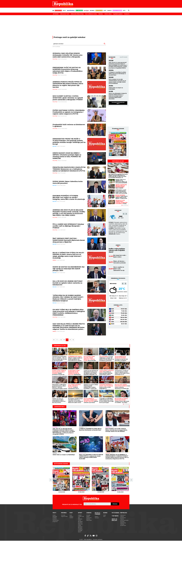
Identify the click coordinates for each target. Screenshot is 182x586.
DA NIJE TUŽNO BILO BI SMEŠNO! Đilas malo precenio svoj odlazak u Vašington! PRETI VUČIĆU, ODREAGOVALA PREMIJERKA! (69, 312)
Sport (80, 512)
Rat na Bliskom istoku (91, 13)
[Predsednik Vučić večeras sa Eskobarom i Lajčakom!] (96, 130)
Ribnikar (101, 13)
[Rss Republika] (91, 536)
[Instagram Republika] (96, 536)
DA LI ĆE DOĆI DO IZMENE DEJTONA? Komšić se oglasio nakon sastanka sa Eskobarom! (68, 283)
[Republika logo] (63, 3)
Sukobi (71, 517)
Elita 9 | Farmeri (97, 513)
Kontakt (122, 521)
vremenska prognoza (118, 278)
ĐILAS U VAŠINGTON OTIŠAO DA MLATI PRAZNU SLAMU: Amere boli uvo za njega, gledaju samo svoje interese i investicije (68, 255)
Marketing (123, 522)
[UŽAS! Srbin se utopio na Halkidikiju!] (64, 444)
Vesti (64, 10)
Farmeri (97, 517)
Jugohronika (64, 516)
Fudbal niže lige (81, 517)
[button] (123, 214)
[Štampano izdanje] (62, 479)
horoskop (118, 210)
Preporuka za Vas (118, 161)
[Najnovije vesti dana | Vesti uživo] (79, 10)
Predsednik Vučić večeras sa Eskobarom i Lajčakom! (69, 125)
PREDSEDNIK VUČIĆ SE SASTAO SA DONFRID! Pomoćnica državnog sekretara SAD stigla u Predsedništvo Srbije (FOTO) (67, 70)
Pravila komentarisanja (124, 519)
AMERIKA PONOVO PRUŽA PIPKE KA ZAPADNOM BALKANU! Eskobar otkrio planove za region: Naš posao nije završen (68, 84)
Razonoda (88, 520)
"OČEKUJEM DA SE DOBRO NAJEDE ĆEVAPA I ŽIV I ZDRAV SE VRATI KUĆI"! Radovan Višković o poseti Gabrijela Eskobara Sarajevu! (68, 298)
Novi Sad (113, 283)
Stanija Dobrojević (129, 13)
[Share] (89, 54)
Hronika (92, 10)
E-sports (80, 529)
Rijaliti (88, 516)
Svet (105, 10)
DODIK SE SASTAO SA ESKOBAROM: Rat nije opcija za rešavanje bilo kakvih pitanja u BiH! (68, 268)
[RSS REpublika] (94, 536)
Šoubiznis (88, 517)
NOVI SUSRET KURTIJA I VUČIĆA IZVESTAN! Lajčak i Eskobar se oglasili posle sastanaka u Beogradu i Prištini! (68, 97)
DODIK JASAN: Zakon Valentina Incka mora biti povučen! (68, 182)
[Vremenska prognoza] (113, 289)
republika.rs (89, 539)
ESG (104, 516)
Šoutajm (80, 528)
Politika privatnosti (123, 524)
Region (54, 146)
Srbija (54, 260)
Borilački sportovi (80, 522)
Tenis (79, 520)
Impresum (123, 515)
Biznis (105, 512)
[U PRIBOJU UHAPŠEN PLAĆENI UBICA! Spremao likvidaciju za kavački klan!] (91, 418)
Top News (115, 516)
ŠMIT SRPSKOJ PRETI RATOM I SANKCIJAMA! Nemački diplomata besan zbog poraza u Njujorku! (69, 240)
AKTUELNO (56, 13)
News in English (114, 519)
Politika (55, 59)
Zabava (109, 10)
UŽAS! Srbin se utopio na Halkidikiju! (116, 88)
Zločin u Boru (108, 13)
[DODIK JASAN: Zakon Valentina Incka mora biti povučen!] (96, 187)
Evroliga (80, 530)
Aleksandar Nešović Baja (77, 13)
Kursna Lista (118, 305)
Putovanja (115, 512)
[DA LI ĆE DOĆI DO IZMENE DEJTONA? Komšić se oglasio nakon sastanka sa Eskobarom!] (96, 286)
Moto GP (80, 524)
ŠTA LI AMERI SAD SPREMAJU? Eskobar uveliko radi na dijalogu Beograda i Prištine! (68, 226)
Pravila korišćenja (123, 517)
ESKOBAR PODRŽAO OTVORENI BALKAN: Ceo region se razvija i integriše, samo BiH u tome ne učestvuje (69, 197)
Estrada (55, 427)
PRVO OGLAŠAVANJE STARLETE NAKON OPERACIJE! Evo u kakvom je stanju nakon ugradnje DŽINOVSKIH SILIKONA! (118, 96)
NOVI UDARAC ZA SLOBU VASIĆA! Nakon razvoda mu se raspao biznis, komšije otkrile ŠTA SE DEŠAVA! (117, 81)
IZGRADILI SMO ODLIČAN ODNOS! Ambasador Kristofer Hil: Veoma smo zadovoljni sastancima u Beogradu (67, 55)
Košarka (80, 519)
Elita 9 (81, 453)
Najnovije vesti (59, 406)
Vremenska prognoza (56, 521)
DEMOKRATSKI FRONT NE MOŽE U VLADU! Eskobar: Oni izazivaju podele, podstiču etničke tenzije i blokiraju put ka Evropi (69, 141)
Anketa (118, 245)
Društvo (55, 519)
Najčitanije (123, 57)
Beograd (55, 516)
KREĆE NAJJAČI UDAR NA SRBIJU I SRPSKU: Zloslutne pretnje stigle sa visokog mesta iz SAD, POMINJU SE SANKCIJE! (67, 155)
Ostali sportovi (80, 526)
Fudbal (79, 515)
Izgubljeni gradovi (117, 13)
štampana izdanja (62, 463)
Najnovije (112, 57)
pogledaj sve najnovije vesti (118, 103)
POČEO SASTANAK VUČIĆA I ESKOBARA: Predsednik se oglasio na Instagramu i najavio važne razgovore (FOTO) (69, 112)
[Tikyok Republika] (88, 536)
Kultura (88, 519)
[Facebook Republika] (85, 536)
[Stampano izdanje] (118, 144)
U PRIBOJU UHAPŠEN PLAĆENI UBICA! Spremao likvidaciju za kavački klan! (117, 74)
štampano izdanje (118, 128)
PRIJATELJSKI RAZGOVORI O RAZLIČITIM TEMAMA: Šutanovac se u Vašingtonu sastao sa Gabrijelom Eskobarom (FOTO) (69, 169)
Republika (123, 512)
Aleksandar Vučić (64, 13)
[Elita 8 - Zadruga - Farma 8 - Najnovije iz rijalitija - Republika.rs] (117, 10)
